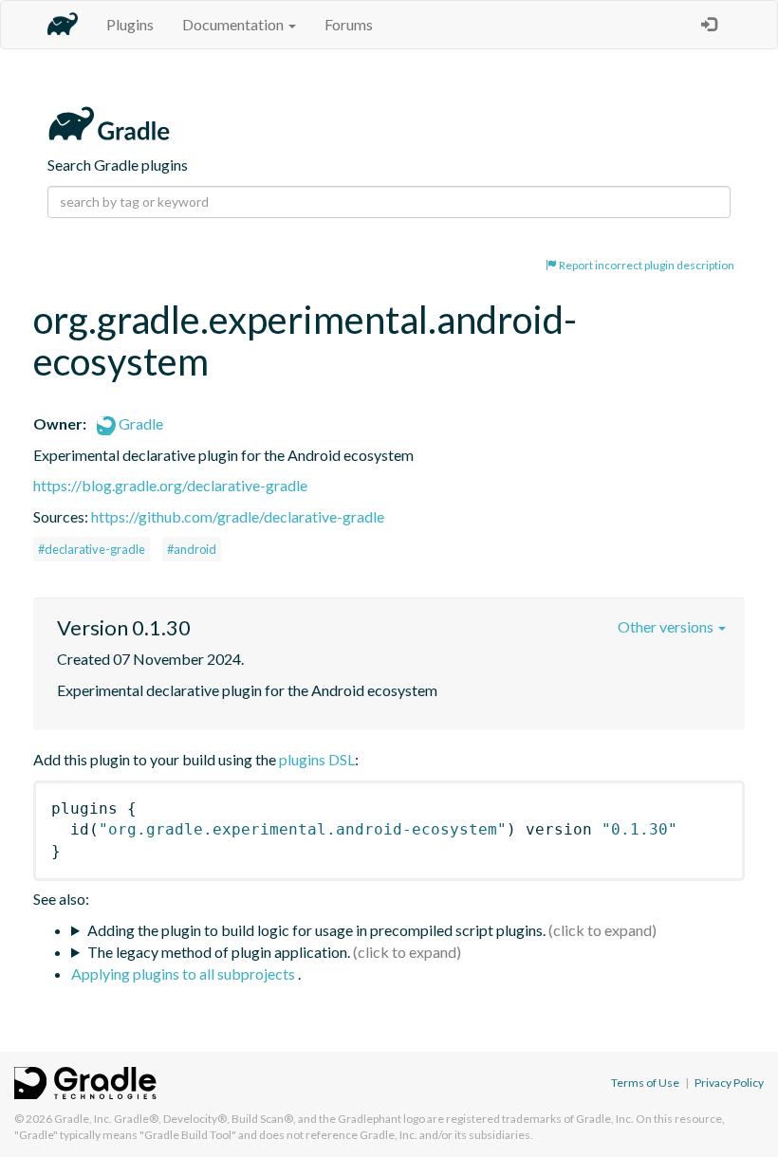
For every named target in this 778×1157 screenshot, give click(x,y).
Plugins (130, 24)
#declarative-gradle (91, 549)
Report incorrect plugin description (645, 265)
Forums (348, 24)
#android (191, 549)
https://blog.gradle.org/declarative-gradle (170, 485)
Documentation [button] (234, 24)
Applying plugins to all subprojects (184, 973)
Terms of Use (645, 1082)
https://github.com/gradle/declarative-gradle (237, 516)
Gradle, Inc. (83, 1118)
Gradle (139, 423)
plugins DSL (317, 759)
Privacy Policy (729, 1082)
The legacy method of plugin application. (218, 952)
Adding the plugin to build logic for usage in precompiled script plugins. (316, 930)
